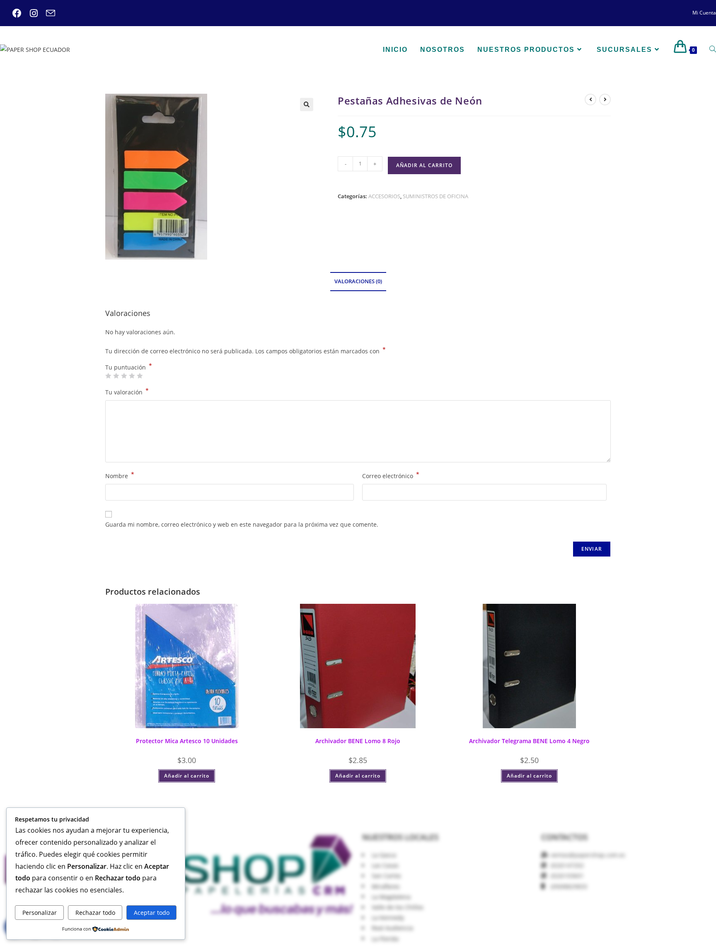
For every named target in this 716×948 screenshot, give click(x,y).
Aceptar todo (151, 912)
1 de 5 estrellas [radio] (108, 376)
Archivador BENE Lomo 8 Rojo (357, 741)
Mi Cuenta (704, 12)
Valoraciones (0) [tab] (358, 281)
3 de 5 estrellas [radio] (124, 376)
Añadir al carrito (424, 165)
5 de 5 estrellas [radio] (140, 376)
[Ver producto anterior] (590, 99)
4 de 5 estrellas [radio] (132, 376)
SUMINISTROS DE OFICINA (435, 196)
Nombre (119, 475)
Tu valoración (127, 391)
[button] (306, 104)
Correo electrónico (390, 475)
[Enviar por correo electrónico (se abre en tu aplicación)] (46, 13)
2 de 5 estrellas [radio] (116, 376)
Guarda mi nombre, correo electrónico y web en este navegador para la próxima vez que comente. (241, 524)
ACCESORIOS (384, 196)
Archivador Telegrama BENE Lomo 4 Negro (529, 741)
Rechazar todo (95, 912)
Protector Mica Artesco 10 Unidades (187, 741)
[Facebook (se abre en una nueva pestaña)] (17, 13)
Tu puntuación (128, 367)
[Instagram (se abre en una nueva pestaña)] (30, 13)
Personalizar (39, 912)
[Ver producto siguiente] (605, 99)
